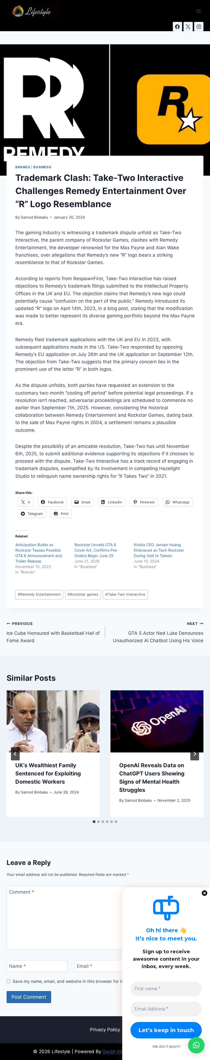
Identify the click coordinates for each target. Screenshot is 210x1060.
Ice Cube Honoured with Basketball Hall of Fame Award (53, 632)
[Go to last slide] (15, 753)
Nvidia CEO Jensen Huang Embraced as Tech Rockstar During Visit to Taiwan (159, 550)
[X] (188, 26)
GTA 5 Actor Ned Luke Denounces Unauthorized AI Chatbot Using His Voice (158, 632)
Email (84, 966)
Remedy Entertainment (39, 594)
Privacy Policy (105, 1029)
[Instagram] (198, 26)
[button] (196, 1045)
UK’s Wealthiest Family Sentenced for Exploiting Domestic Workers (48, 773)
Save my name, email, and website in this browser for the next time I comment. (91, 981)
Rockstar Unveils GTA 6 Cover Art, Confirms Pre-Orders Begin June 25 (96, 550)
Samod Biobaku (34, 217)
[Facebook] (177, 26)
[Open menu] (198, 11)
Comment (21, 892)
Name (17, 966)
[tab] (94, 821)
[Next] (194, 753)
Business (42, 167)
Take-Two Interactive (125, 594)
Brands (22, 167)
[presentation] (53, 721)
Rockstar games (83, 594)
